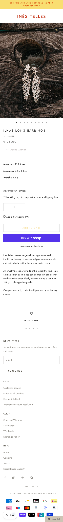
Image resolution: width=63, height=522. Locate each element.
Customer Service (12, 388)
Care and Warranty (12, 420)
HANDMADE (31, 320)
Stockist (7, 463)
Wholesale (8, 431)
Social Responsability (14, 469)
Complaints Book (11, 399)
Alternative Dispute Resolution (18, 404)
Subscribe (15, 370)
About (6, 452)
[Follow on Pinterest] (22, 478)
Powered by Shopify (43, 493)
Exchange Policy (11, 436)
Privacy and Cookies (13, 393)
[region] (31, 317)
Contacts (7, 457)
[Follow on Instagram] (13, 478)
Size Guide (8, 425)
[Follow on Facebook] (5, 478)
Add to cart (31, 228)
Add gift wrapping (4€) (17, 216)
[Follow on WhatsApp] (31, 478)
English (30, 486)
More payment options (31, 246)
